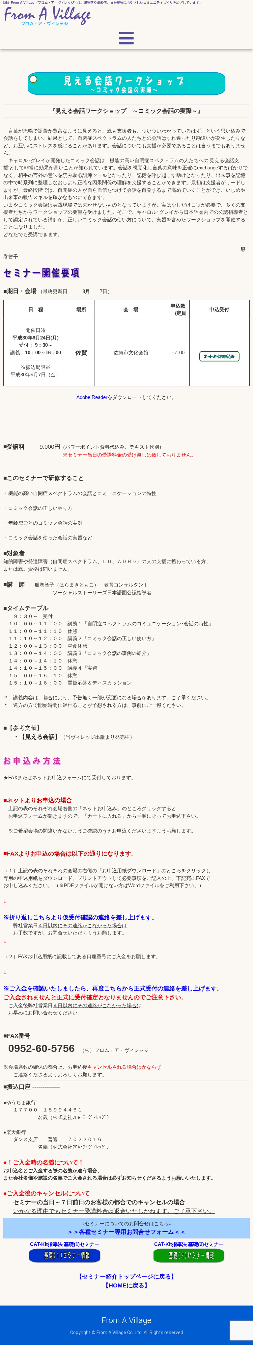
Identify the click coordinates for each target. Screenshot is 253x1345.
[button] (127, 38)
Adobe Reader (91, 397)
